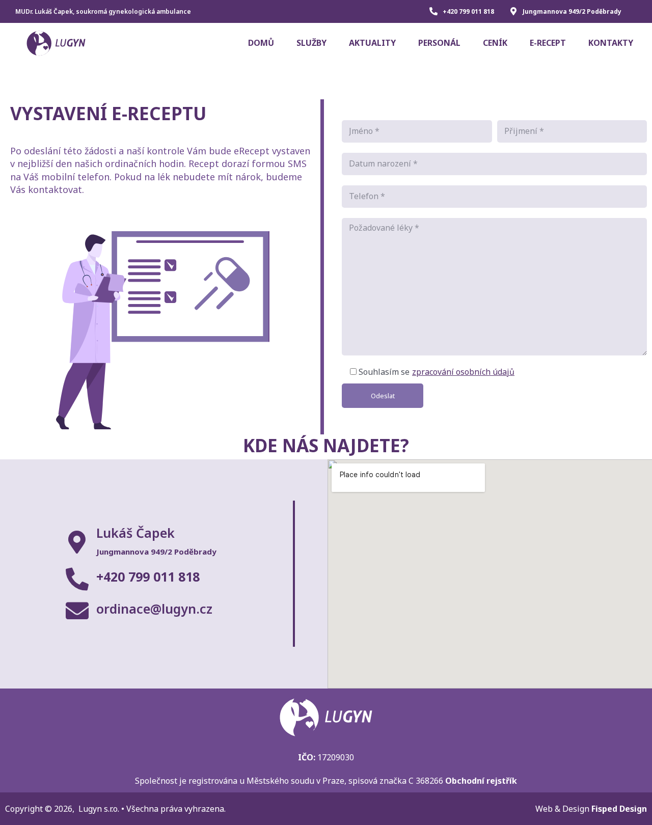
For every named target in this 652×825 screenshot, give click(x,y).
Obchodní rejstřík (481, 780)
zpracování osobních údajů (463, 371)
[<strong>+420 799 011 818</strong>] (77, 579)
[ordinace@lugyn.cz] (77, 610)
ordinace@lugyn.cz (154, 608)
